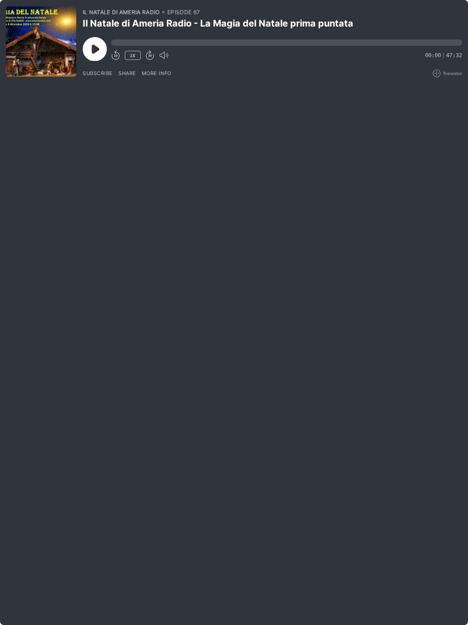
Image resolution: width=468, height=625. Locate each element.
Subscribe (98, 73)
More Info (156, 73)
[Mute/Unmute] (163, 55)
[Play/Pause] (41, 41)
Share (127, 73)
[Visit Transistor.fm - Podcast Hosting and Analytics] (447, 73)
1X (132, 55)
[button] (286, 42)
